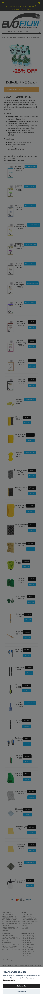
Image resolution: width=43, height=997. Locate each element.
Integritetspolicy (9, 980)
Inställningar (21, 991)
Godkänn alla (21, 986)
